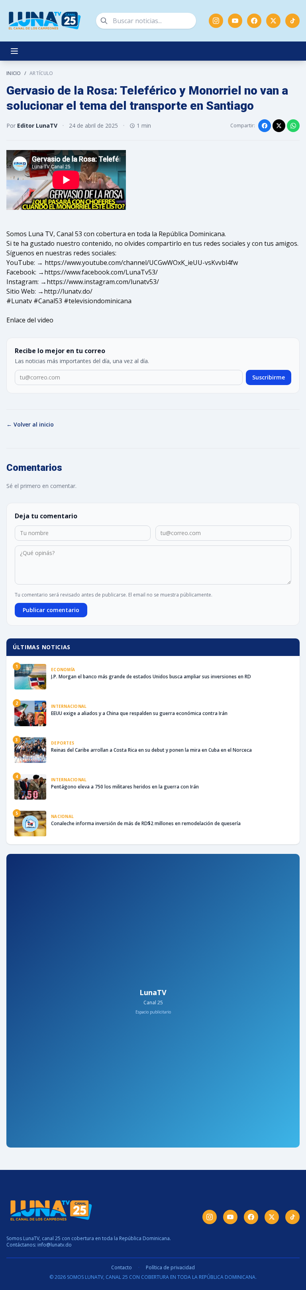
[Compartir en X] (279, 125)
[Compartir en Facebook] (264, 125)
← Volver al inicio (30, 424)
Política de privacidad (170, 1267)
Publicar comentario (51, 610)
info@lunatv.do (54, 1244)
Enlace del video (29, 320)
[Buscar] (104, 21)
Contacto (121, 1267)
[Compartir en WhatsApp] (293, 125)
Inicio (13, 73)
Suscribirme (268, 377)
